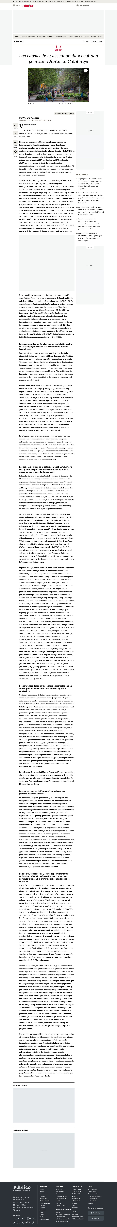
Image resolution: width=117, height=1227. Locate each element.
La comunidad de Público (24, 1207)
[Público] (27, 5)
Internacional (41, 36)
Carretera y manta (61, 1205)
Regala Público (20, 1205)
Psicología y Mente (61, 1196)
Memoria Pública (45, 1203)
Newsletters (19, 1200)
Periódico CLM (76, 1194)
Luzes (73, 1205)
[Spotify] (26, 1222)
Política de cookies (77, 1216)
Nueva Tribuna (76, 1198)
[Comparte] (15, 125)
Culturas (77, 36)
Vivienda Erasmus (46, 1)
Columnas (85, 41)
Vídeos (42, 1214)
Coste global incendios (35, 1)
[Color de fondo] (15, 151)
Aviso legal (75, 1214)
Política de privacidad (78, 1219)
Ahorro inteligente (61, 1198)
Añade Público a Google (65, 113)
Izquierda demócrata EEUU (59, 1)
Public (100, 36)
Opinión (23, 36)
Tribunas (93, 41)
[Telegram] (22, 1222)
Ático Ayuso (25, 1)
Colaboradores (77, 1186)
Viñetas (100, 41)
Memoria (70, 36)
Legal (74, 1211)
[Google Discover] (18, 1218)
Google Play (96, 1213)
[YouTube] (14, 1222)
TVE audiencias (71, 1)
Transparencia (92, 1191)
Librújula (74, 1203)
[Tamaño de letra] (15, 142)
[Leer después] (15, 133)
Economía (93, 36)
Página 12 (75, 1207)
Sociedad (42, 1196)
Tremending (31, 36)
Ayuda (17, 1210)
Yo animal (58, 1203)
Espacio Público (76, 1189)
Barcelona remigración (91, 1)
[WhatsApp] (29, 1222)
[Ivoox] (33, 1222)
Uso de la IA (93, 1201)
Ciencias (85, 36)
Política (17, 36)
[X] (26, 1218)
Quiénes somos (92, 1189)
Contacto (90, 1203)
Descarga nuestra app (95, 1208)
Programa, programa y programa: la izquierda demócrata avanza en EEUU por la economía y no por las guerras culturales (89, 224)
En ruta (58, 1201)
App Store (97, 1218)
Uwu (57, 1194)
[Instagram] (33, 1218)
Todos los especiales (62, 1221)
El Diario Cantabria (77, 1191)
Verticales (59, 1186)
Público (22, 1187)
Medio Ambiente (61, 36)
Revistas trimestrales (63, 1209)
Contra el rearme (61, 1216)
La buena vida (60, 1191)
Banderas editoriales (96, 1196)
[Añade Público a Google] (14, 1218)
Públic (41, 1212)
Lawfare (58, 1212)
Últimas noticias (44, 1219)
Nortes (74, 1196)
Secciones (43, 1186)
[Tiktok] (18, 1222)
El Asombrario (76, 1201)
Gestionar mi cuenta (22, 1197)
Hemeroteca (19, 41)
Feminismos (50, 36)
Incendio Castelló (79, 1)
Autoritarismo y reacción (63, 1219)
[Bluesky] (29, 1218)
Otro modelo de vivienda (63, 1214)
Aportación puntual (22, 1202)
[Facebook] (22, 1218)
